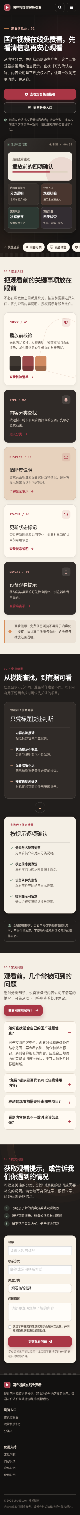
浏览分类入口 (42, 107)
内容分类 (36, 247)
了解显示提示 (19, 491)
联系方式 (14, 1261)
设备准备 (61, 247)
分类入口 (10, 1431)
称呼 (11, 1242)
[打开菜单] (71, 7)
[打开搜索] (59, 7)
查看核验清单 (19, 377)
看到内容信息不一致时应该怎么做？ (33, 1120)
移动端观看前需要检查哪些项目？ (35, 1101)
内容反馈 (10, 1461)
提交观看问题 (37, 1341)
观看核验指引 (13, 1424)
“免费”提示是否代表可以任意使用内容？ (35, 1082)
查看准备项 (18, 606)
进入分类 (16, 434)
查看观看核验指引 (42, 94)
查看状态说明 (19, 549)
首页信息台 (11, 1417)
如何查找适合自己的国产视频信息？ (33, 1030)
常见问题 (10, 1454)
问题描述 (14, 1298)
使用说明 (10, 1475)
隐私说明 (10, 1468)
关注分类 (14, 1280)
